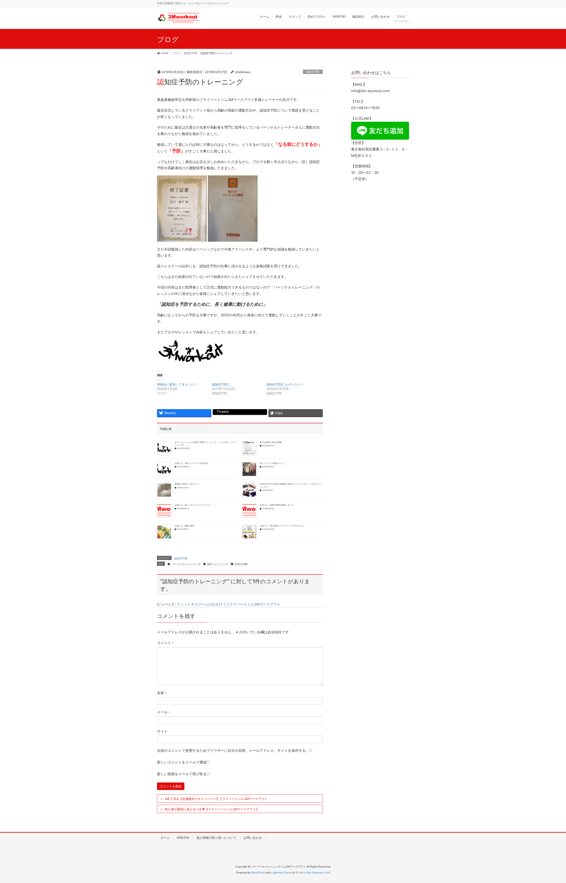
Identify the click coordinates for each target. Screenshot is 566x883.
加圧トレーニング (217, 564)
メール (163, 712)
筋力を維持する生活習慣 (271, 442)
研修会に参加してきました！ (177, 384)
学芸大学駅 (241, 564)
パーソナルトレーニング (186, 564)
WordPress (258, 872)
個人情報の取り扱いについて (216, 837)
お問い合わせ (252, 837)
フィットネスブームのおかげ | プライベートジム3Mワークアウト (229, 604)
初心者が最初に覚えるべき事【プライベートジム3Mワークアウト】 (212, 809)
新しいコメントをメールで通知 (182, 762)
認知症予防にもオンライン (285, 384)
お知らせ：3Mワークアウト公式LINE (191, 463)
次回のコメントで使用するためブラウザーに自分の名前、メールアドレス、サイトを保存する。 (233, 750)
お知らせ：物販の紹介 (185, 526)
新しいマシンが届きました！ (273, 463)
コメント (165, 642)
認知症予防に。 (222, 384)
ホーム (165, 837)
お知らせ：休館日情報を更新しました (277, 505)
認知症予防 (312, 71)
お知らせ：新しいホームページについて (192, 505)
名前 (162, 693)
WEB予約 (183, 837)
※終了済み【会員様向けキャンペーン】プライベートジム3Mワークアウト (216, 799)
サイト (162, 731)
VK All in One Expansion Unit (312, 872)
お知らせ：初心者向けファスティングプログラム (282, 526)
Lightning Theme (281, 872)
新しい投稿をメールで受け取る (182, 774)
